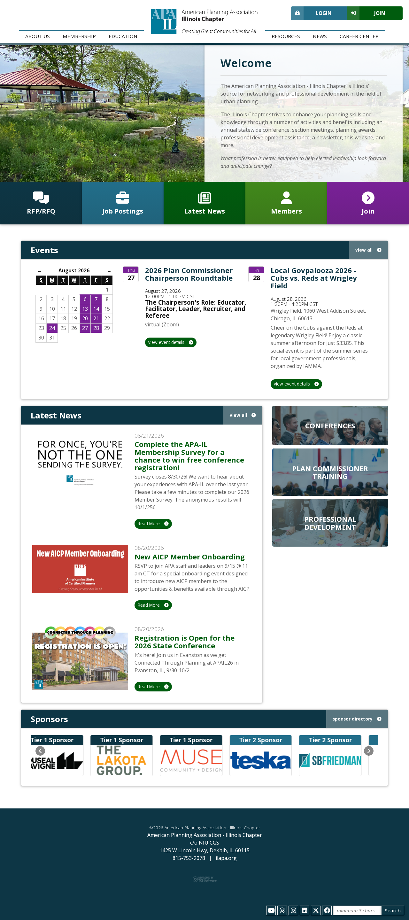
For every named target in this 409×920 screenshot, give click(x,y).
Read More (149, 523)
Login (323, 13)
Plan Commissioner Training (330, 472)
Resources (286, 36)
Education (123, 36)
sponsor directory (353, 719)
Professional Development (330, 522)
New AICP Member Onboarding (190, 556)
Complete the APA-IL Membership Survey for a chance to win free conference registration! (189, 455)
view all (364, 250)
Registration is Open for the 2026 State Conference (185, 641)
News (320, 36)
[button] (40, 751)
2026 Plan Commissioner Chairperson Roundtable (189, 274)
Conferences (330, 425)
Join (379, 13)
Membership (79, 36)
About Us (37, 36)
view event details (167, 342)
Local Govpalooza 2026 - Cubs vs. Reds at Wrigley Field (314, 278)
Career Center (359, 36)
